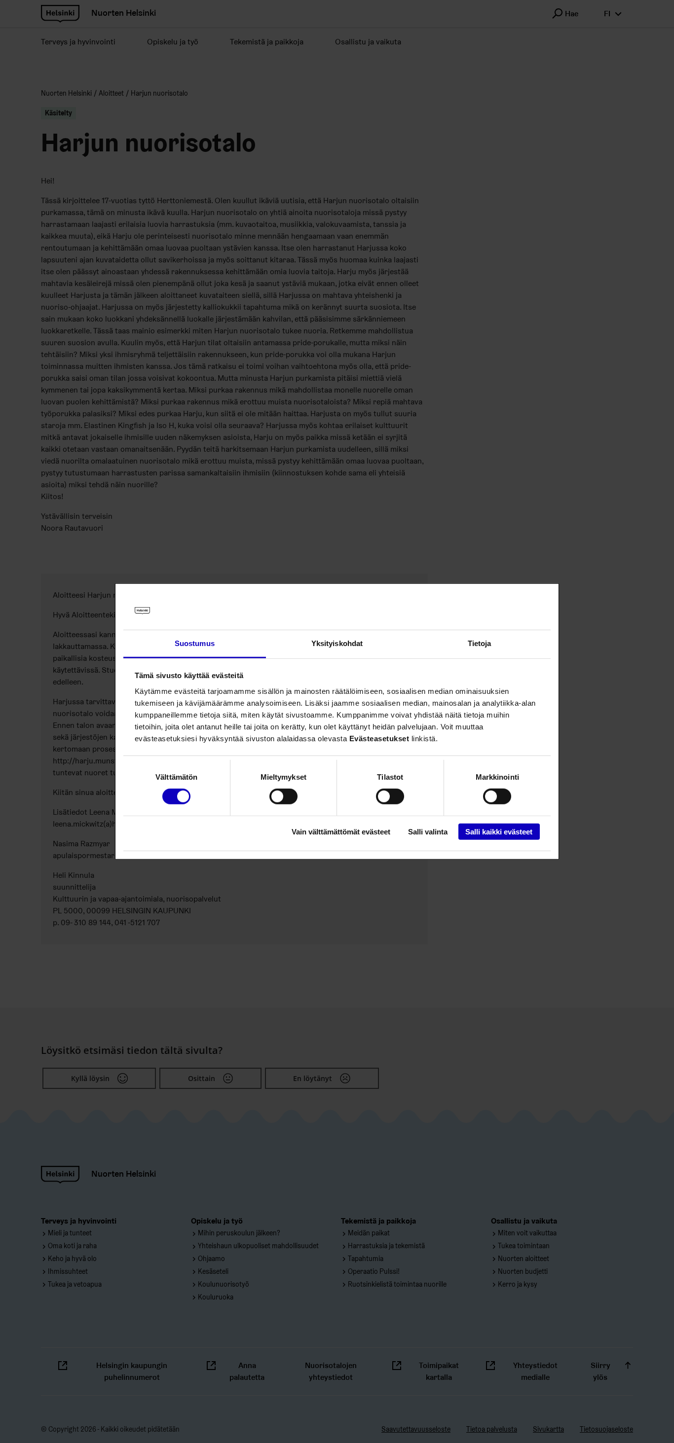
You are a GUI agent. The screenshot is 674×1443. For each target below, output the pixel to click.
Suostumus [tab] (195, 643)
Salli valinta (428, 831)
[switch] (283, 796)
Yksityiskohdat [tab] (337, 643)
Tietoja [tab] (479, 643)
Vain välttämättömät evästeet (341, 831)
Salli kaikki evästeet (498, 831)
